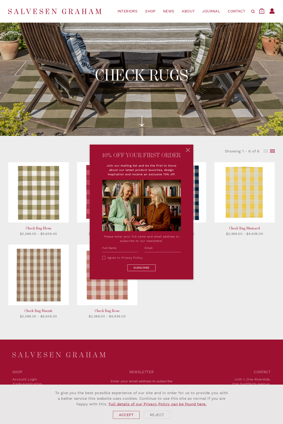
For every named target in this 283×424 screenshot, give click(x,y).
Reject (157, 415)
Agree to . (125, 257)
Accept (126, 415)
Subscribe (141, 267)
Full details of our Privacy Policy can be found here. (158, 404)
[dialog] (141, 404)
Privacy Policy (131, 257)
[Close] (188, 150)
